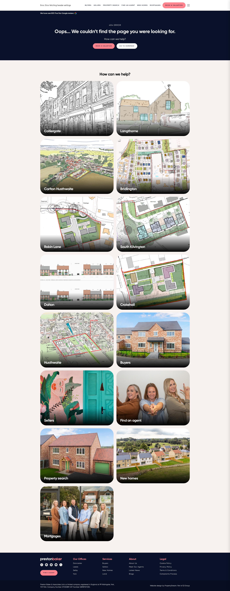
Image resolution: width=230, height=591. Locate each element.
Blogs (131, 574)
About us (133, 563)
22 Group (186, 586)
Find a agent (49, 573)
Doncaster (77, 563)
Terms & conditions (168, 570)
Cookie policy (165, 563)
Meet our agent (136, 567)
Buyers (105, 563)
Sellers (105, 567)
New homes (107, 570)
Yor (74, 574)
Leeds (75, 567)
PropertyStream (171, 586)
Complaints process (168, 574)
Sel (74, 570)
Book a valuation (104, 46)
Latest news (134, 570)
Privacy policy (166, 567)
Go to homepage (126, 46)
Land (104, 574)
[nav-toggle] (188, 5)
